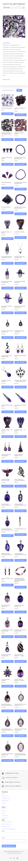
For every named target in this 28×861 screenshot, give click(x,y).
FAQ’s (3, 813)
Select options (21, 486)
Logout (3, 802)
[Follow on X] (14, 858)
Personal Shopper (12, 777)
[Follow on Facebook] (10, 858)
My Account (4, 796)
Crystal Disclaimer (6, 826)
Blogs (3, 808)
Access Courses (6, 798)
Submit (19, 90)
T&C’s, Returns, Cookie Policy (9, 829)
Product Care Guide (6, 821)
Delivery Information (6, 824)
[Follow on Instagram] (17, 858)
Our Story (4, 811)
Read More (7, 79)
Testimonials (5, 815)
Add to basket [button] (7, 113)
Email (3, 838)
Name (3, 831)
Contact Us (4, 818)
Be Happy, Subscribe (9, 846)
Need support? (5, 800)
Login (3, 793)
